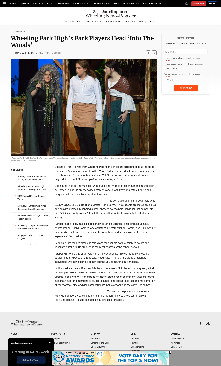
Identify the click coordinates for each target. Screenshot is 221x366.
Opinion (38, 3)
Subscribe (199, 4)
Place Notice (131, 3)
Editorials (95, 339)
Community (19, 31)
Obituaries (63, 3)
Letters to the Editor (100, 343)
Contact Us (176, 347)
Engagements (137, 347)
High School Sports (60, 343)
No (177, 80)
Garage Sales (100, 3)
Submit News (113, 22)
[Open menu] (4, 3)
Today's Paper (94, 22)
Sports (24, 3)
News (13, 3)
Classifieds (80, 3)
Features (135, 343)
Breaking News (196, 64)
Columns (135, 339)
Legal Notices (152, 3)
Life (49, 3)
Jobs (116, 3)
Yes (169, 80)
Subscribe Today (134, 22)
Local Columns (98, 347)
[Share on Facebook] (148, 53)
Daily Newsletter (174, 64)
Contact (176, 334)
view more (29, 245)
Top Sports (58, 334)
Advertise (175, 343)
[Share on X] (154, 53)
